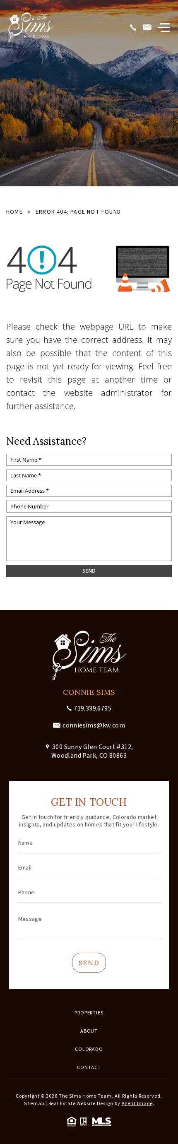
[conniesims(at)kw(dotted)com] (148, 27)
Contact (89, 1067)
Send (89, 963)
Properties (89, 1012)
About (89, 1031)
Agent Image (137, 1103)
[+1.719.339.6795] (134, 27)
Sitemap (34, 1103)
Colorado (89, 1049)
